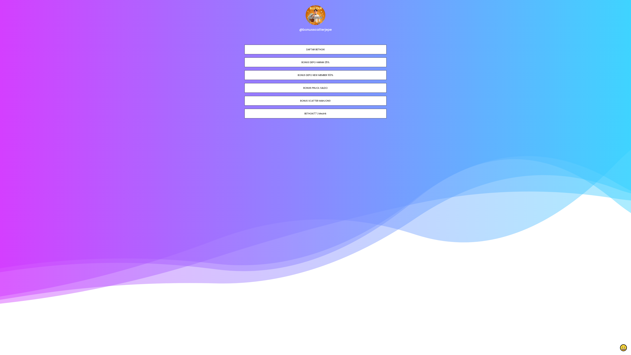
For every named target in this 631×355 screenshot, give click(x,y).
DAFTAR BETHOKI (315, 49)
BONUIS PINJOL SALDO (315, 88)
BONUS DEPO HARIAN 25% (315, 62)
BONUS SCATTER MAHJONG (315, 100)
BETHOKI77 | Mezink (315, 113)
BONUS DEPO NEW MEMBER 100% (315, 75)
